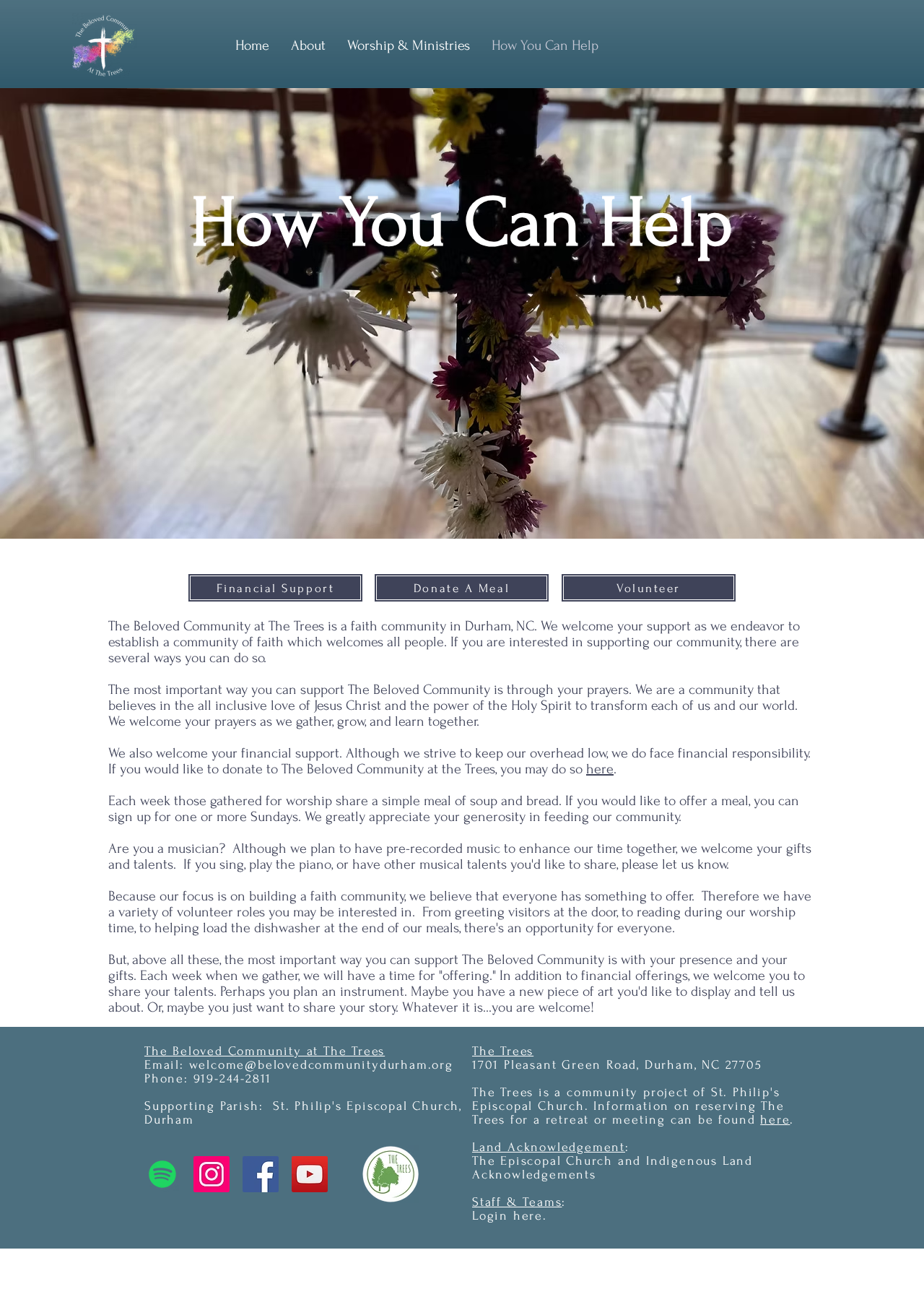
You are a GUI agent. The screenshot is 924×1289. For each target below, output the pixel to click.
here (600, 769)
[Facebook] (261, 1174)
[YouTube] (310, 1174)
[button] (408, 45)
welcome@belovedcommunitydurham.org (321, 1065)
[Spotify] (162, 1174)
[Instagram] (211, 1174)
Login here (507, 1216)
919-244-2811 (232, 1078)
